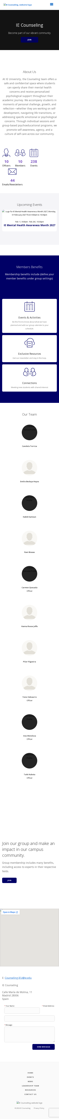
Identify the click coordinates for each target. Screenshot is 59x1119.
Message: (8, 1025)
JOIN (30, 40)
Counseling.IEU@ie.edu (18, 978)
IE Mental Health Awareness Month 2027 (29, 225)
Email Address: (48, 1006)
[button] (52, 5)
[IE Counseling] (19, 5)
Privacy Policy (39, 1108)
